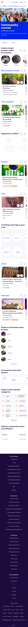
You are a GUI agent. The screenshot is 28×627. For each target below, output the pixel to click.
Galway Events (14, 558)
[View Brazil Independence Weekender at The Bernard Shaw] (13, 170)
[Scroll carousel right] (24, 50)
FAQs (14, 486)
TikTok (14, 598)
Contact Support (14, 577)
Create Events (14, 459)
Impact (5, 613)
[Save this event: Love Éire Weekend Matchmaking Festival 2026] (18, 307)
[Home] (2, 2)
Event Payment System (14, 505)
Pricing (14, 462)
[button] (5, 42)
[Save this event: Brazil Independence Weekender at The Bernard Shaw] (18, 173)
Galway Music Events (14, 538)
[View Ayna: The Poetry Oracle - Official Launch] (13, 202)
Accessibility (15, 616)
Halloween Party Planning (14, 515)
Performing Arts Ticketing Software (14, 529)
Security (10, 613)
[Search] (9, 2)
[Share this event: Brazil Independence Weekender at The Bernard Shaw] (21, 173)
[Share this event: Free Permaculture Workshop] (21, 82)
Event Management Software (14, 512)
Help (12, 609)
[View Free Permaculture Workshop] (13, 78)
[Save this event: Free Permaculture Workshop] (18, 82)
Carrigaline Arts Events (14, 552)
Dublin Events (14, 555)
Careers (17, 609)
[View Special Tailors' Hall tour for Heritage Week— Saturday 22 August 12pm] (13, 272)
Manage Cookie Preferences (19, 620)
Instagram (14, 594)
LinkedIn (14, 591)
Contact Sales (14, 581)
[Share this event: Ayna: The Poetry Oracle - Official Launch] (21, 205)
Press (21, 609)
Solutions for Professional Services (14, 509)
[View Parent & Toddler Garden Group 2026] (13, 110)
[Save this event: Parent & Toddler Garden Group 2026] (18, 113)
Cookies (21, 616)
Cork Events (14, 569)
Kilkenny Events (14, 565)
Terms (4, 616)
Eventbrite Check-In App (14, 473)
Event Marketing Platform (14, 466)
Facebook (14, 588)
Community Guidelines (14, 483)
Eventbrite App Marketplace (14, 476)
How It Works (6, 606)
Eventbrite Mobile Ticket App (14, 469)
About (5, 609)
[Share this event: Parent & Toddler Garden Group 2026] (21, 113)
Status (21, 613)
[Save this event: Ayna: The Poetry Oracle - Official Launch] (18, 205)
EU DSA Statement (6, 620)
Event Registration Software (14, 479)
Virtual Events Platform (14, 502)
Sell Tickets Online (14, 498)
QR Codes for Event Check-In (14, 522)
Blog (9, 609)
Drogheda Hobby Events (14, 548)
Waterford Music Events (14, 545)
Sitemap (14, 490)
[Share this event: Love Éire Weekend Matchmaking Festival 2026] (21, 307)
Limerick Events (14, 562)
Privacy (9, 616)
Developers (16, 613)
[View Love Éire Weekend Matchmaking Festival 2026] (13, 303)
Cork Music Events (14, 541)
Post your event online (14, 526)
